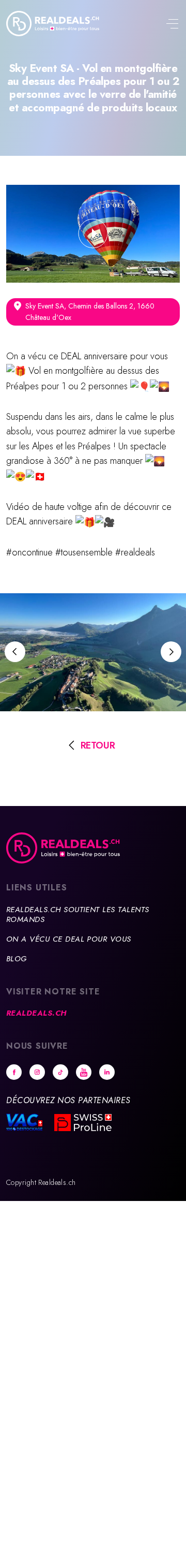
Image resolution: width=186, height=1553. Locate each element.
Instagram (37, 1072)
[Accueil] (52, 23)
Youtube (83, 1072)
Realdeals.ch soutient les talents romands (77, 915)
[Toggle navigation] (172, 25)
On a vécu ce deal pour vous (68, 939)
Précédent (15, 651)
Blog (16, 958)
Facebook (14, 1072)
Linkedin (107, 1072)
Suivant (171, 651)
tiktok (60, 1072)
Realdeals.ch (36, 1013)
